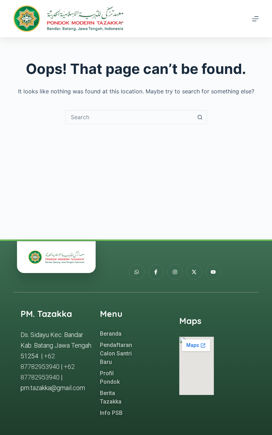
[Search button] (199, 117)
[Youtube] (213, 272)
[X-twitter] (194, 272)
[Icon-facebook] (156, 272)
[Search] (242, 18)
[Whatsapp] (136, 272)
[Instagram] (175, 272)
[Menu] (255, 19)
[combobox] (129, 117)
